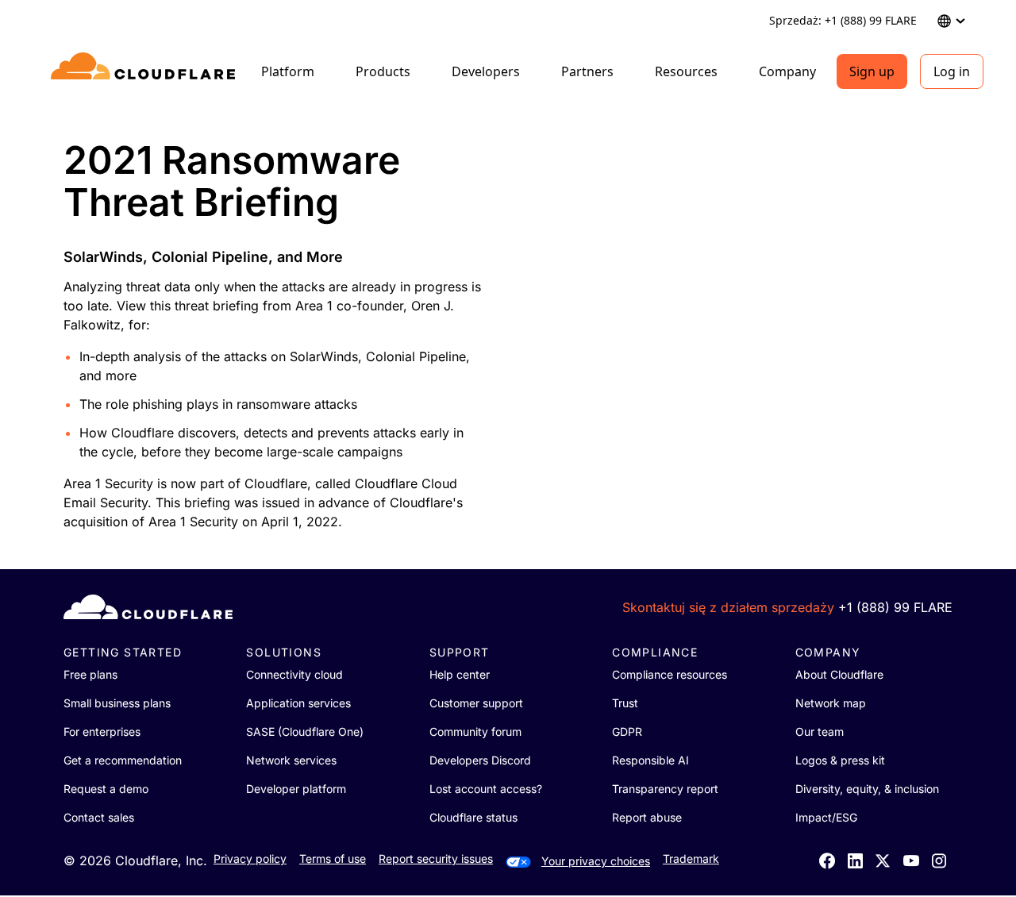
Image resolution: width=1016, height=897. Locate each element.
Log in (951, 71)
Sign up (872, 71)
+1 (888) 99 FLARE (895, 607)
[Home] (146, 71)
